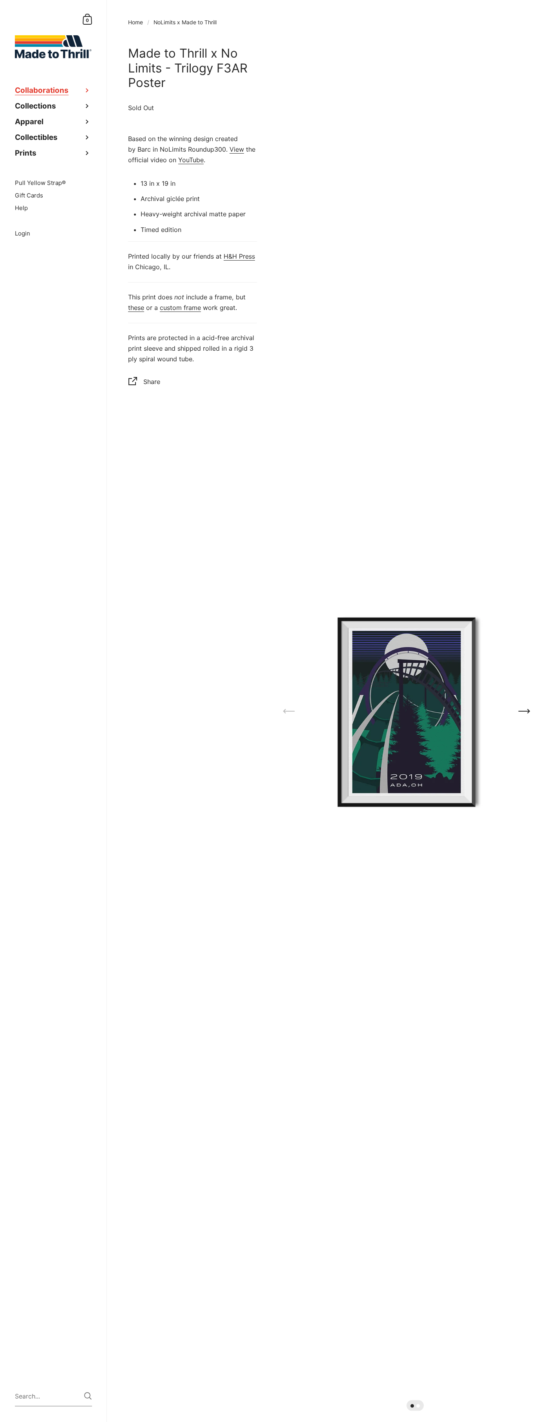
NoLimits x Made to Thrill (185, 22)
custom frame (180, 308)
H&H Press (239, 256)
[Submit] (88, 1396)
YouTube (191, 160)
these (136, 308)
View (237, 149)
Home (135, 22)
